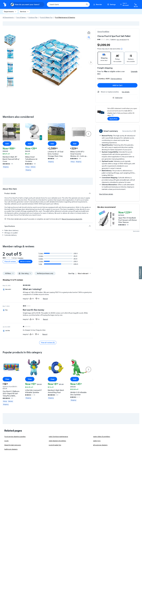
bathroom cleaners (11, 449)
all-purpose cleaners (100, 445)
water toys (97, 441)
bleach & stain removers (12, 445)
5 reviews (20, 258)
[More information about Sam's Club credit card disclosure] (112, 115)
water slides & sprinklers (101, 436)
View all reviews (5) (48, 342)
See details (125, 92)
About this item (10, 188)
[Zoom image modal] (89, 37)
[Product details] (89, 193)
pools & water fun (55, 445)
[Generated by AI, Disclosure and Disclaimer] (135, 131)
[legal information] (121, 49)
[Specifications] (89, 226)
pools (6, 441)
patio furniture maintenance (58, 436)
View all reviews (10, 261)
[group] (106, 39)
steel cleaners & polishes (57, 441)
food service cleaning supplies (15, 436)
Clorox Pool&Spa (103, 31)
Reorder (99, 4)
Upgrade (134, 71)
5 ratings (113, 39)
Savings (113, 4)
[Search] (87, 4)
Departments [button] (9, 11)
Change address (116, 79)
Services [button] (23, 11)
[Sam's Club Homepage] (5, 4)
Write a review (25, 261)
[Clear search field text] (81, 4)
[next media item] (91, 62)
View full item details (106, 194)
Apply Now (113, 119)
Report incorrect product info (72, 219)
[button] (124, 4)
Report (45, 299)
